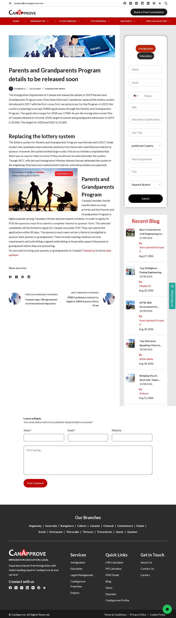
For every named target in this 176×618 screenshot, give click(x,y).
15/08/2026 (146, 383)
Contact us (88, 250)
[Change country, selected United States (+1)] (136, 96)
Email (71, 430)
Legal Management (81, 575)
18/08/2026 (146, 349)
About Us (146, 562)
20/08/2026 (146, 310)
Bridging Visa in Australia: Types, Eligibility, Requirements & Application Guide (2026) (150, 378)
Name (28, 430)
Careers (145, 575)
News (109, 587)
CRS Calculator (114, 562)
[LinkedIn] (142, 3)
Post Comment (35, 483)
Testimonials (98, 21)
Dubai (140, 525)
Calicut (81, 525)
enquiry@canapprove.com (28, 3)
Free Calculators (156, 21)
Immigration (37, 21)
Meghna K (145, 285)
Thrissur (87, 531)
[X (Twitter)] (130, 3)
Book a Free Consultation (149, 12)
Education (76, 568)
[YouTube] (148, 3)
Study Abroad (67, 21)
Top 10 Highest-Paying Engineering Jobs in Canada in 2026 (150, 270)
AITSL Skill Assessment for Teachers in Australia (152, 305)
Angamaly (35, 525)
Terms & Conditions (115, 614)
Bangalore (67, 525)
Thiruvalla (72, 531)
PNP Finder (112, 575)
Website (116, 430)
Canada (95, 525)
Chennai (108, 525)
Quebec (132, 531)
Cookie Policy (158, 614)
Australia (51, 525)
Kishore (144, 393)
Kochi (42, 531)
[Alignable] (159, 3)
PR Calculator (114, 568)
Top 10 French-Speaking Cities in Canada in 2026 (150, 343)
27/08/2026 (146, 237)
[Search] (166, 3)
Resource (126, 21)
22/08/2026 (146, 276)
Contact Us (147, 568)
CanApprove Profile (117, 600)
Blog (108, 581)
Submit (146, 198)
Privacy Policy (138, 614)
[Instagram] (136, 3)
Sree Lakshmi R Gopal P (152, 249)
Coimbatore (125, 525)
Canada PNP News (55, 88)
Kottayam (55, 531)
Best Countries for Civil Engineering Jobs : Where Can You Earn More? (152, 232)
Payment (111, 594)
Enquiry (74, 592)
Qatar (120, 531)
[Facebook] (124, 3)
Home (16, 21)
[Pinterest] (154, 3)
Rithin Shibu (146, 359)
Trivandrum (104, 531)
